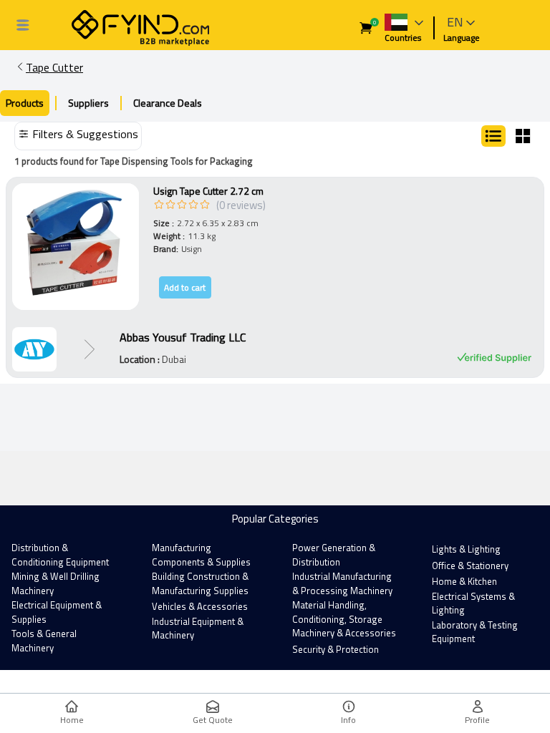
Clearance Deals (167, 102)
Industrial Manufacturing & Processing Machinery (342, 583)
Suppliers (88, 102)
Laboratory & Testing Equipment (475, 632)
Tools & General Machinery (44, 640)
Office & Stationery (470, 565)
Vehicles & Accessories (200, 606)
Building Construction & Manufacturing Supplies (200, 583)
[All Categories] (23, 25)
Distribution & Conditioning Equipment (60, 554)
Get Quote (213, 720)
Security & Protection (335, 649)
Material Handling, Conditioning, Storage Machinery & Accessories (344, 619)
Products (25, 102)
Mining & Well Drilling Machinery (55, 583)
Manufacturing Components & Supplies (201, 554)
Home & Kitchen (464, 581)
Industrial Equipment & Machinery (197, 628)
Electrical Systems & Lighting (473, 603)
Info (348, 720)
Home (72, 720)
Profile (477, 720)
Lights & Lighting (466, 549)
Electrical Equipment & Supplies (56, 612)
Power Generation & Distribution (333, 554)
